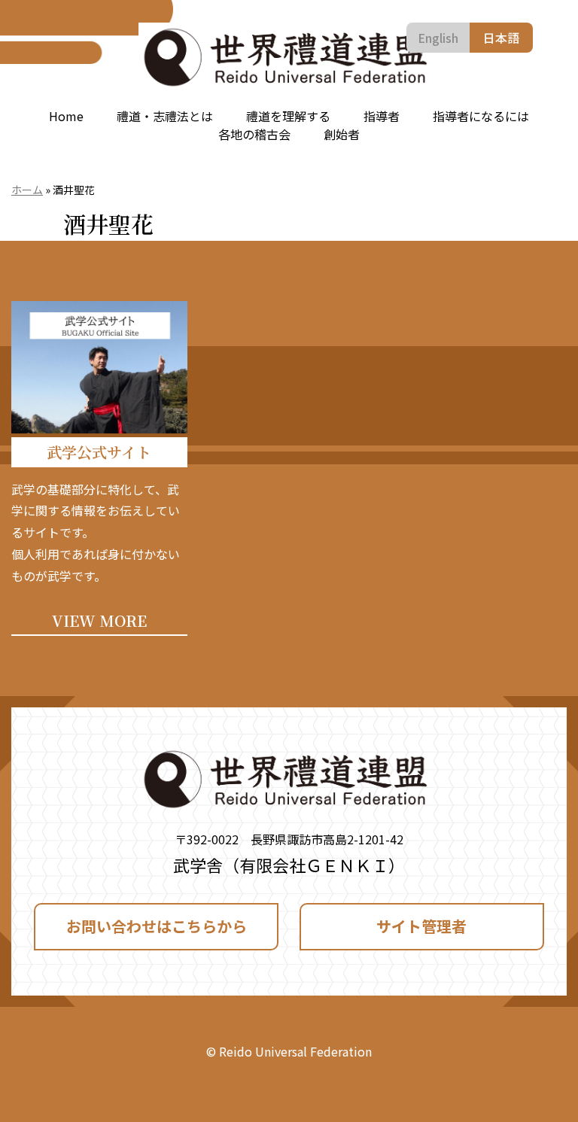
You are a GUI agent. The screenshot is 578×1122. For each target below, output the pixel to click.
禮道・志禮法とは (165, 116)
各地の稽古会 (254, 134)
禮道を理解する (288, 116)
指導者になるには (481, 116)
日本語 (501, 38)
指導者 (382, 116)
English (438, 38)
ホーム (27, 189)
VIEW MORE (99, 620)
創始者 (342, 134)
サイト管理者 (421, 926)
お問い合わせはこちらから (156, 926)
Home (66, 116)
